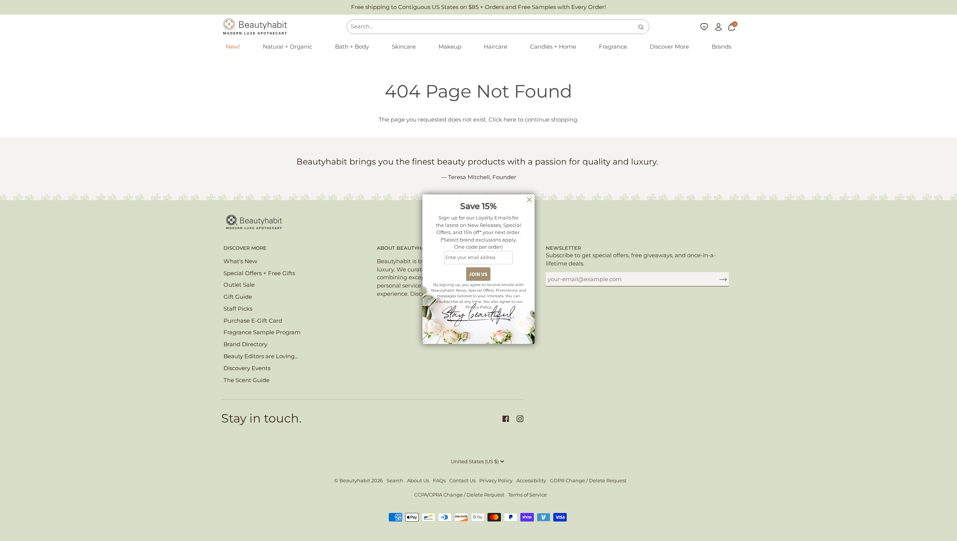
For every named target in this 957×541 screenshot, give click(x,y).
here (510, 119)
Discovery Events (247, 368)
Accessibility (531, 480)
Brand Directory (245, 344)
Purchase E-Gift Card (253, 320)
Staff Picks (238, 308)
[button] (287, 47)
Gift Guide (238, 296)
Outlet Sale (239, 285)
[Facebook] (505, 418)
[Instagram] (520, 418)
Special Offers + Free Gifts (259, 273)
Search (395, 480)
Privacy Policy (496, 480)
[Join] (717, 279)
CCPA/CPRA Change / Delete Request (459, 495)
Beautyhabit (354, 480)
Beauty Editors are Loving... (261, 356)
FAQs (439, 480)
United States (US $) (475, 461)
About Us (418, 480)
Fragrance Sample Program (262, 332)
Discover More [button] (245, 248)
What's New (240, 261)
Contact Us (462, 480)
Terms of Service (527, 495)
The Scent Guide (247, 380)
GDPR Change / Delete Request (588, 480)
